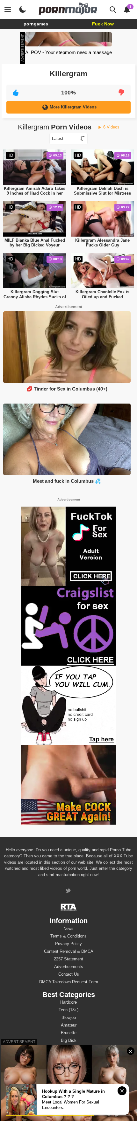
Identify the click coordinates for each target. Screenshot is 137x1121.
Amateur (68, 1025)
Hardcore (68, 1002)
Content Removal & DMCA (68, 951)
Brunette (68, 1032)
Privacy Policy (68, 943)
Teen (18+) (68, 1009)
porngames (36, 23)
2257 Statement (68, 959)
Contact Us (68, 974)
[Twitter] (68, 891)
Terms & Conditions (68, 936)
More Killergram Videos (73, 107)
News (68, 928)
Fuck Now (103, 23)
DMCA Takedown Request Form (68, 981)
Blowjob (68, 1017)
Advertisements (68, 966)
